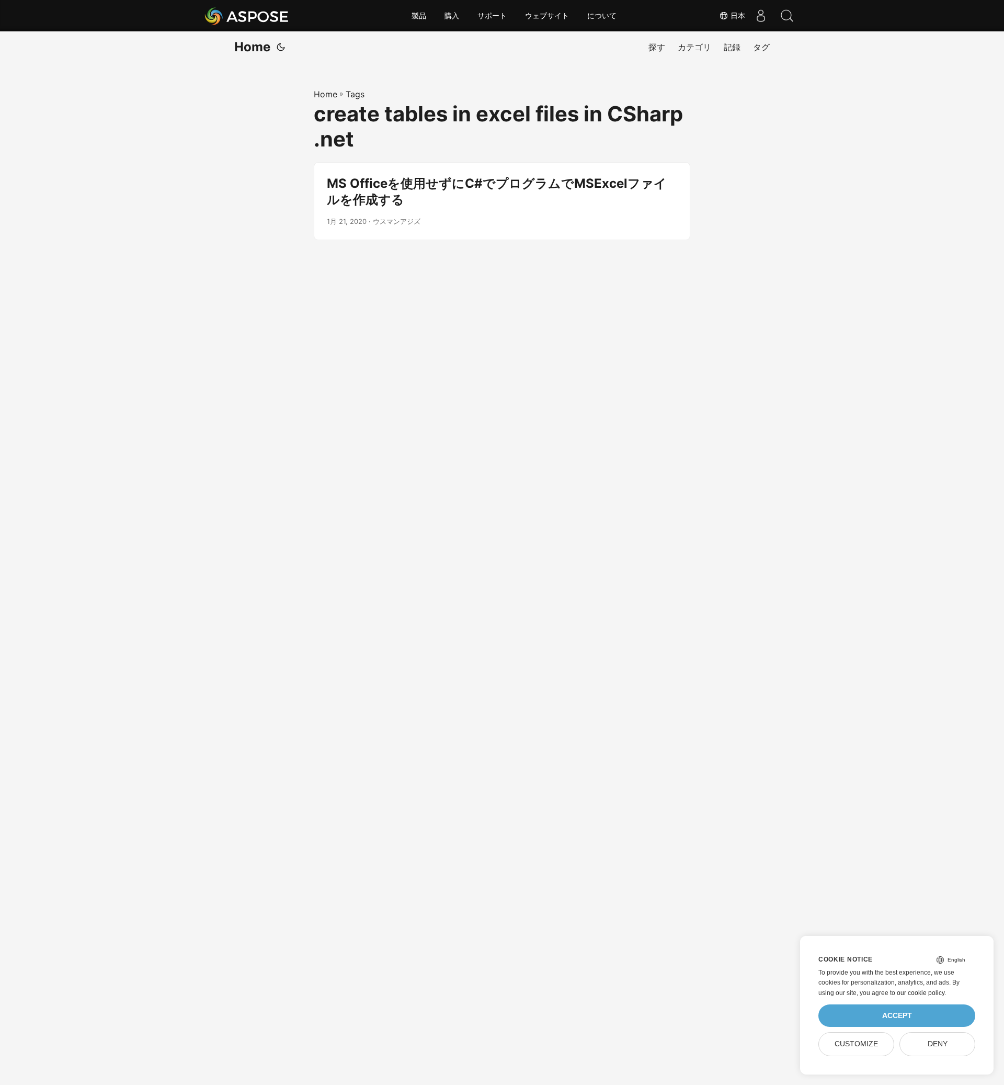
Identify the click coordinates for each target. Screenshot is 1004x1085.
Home (252, 46)
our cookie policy (920, 993)
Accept (897, 1016)
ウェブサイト (547, 16)
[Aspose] (247, 16)
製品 (419, 16)
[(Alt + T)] (281, 47)
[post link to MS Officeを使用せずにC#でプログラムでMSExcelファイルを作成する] (502, 201)
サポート (492, 16)
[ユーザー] (761, 15)
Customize (856, 1044)
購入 (451, 16)
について (602, 16)
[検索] (787, 15)
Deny (938, 1044)
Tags (355, 94)
